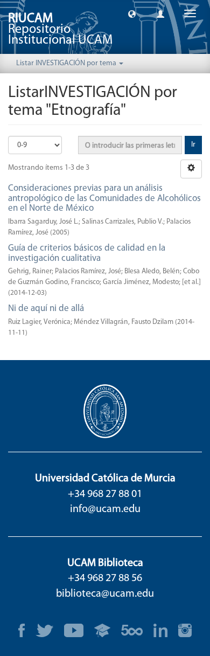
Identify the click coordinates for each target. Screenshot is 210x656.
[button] (132, 13)
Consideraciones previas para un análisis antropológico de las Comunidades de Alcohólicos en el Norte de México (104, 198)
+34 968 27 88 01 (105, 494)
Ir (193, 145)
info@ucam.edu (105, 509)
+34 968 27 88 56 (105, 578)
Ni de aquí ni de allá (46, 308)
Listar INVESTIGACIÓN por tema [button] (67, 63)
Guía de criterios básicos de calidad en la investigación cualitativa (86, 253)
